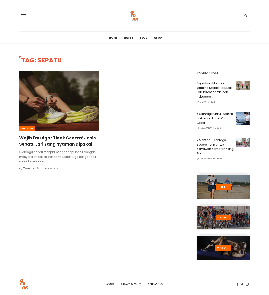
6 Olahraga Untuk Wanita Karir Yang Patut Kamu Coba (215, 118)
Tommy (28, 168)
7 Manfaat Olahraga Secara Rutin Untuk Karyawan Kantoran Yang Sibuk (215, 146)
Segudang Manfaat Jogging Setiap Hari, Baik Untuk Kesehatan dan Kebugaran (214, 90)
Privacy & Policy (131, 284)
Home (113, 37)
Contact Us (155, 284)
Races (128, 37)
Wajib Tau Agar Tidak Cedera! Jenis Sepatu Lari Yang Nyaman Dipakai (57, 141)
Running (27, 128)
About (159, 37)
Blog (143, 37)
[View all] (223, 187)
